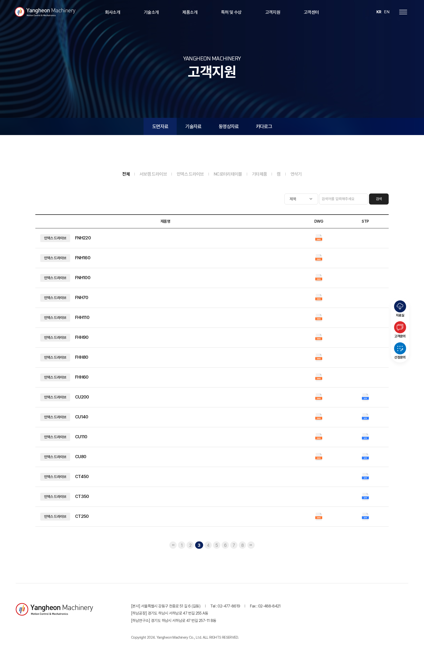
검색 (379, 199)
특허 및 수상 (231, 12)
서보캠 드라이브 (153, 174)
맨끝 (251, 545)
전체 (126, 174)
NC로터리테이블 (228, 174)
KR (378, 12)
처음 (173, 545)
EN (386, 12)
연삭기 (296, 174)
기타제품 (259, 174)
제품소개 (189, 12)
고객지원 (272, 12)
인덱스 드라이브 (190, 174)
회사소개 (112, 12)
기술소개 (151, 12)
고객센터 (311, 12)
